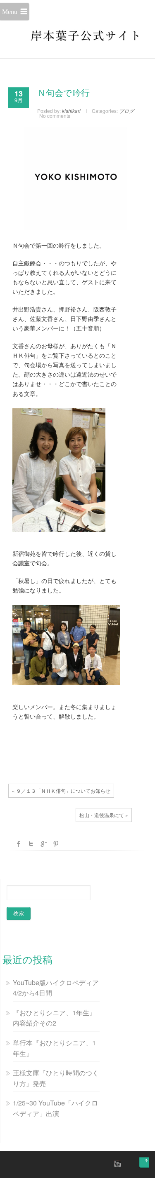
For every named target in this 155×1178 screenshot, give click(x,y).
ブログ (126, 110)
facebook (18, 844)
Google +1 (43, 844)
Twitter (31, 844)
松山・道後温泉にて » (103, 814)
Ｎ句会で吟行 (63, 93)
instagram (116, 1163)
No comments (54, 115)
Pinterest (56, 844)
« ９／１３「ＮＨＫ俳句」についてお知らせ (61, 790)
